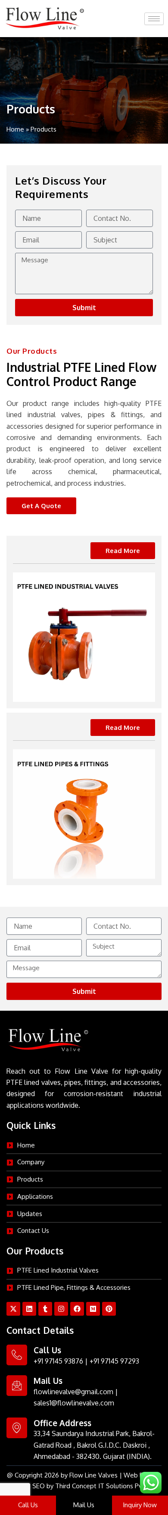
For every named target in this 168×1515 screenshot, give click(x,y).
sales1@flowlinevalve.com (74, 1403)
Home (15, 129)
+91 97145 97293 (114, 1361)
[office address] (16, 1428)
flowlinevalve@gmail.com (73, 1391)
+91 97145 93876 (58, 1361)
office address (62, 1423)
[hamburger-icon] (154, 19)
